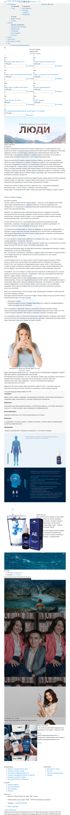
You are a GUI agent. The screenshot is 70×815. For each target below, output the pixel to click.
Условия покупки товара (16, 771)
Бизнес (51, 4)
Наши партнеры (13, 806)
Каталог (10, 23)
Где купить (11, 39)
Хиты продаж (15, 33)
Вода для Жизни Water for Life (14, 62)
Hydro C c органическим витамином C (46, 74)
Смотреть (7, 724)
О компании (12, 4)
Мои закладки (12, 789)
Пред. (12, 573)
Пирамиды (14, 31)
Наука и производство (19, 45)
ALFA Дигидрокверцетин (41, 87)
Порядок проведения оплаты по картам (21, 775)
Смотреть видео (35, 53)
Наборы (49, 775)
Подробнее (8, 685)
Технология (26, 14)
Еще (9, 43)
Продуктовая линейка (18, 27)
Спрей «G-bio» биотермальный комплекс (18, 74)
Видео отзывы (16, 18)
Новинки (14, 35)
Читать (39, 733)
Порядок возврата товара (16, 777)
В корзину (29, 66)
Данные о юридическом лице (18, 769)
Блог (28, 45)
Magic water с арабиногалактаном (15, 87)
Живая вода (15, 29)
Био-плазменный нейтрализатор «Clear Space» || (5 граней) (24, 111)
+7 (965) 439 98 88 (12, 1)
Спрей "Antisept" (38, 100)
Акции (10, 37)
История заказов (13, 786)
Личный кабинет (13, 784)
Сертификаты (26, 8)
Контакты (33, 1)
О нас (13, 8)
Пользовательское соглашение (18, 779)
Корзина (44, 4)
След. (16, 573)
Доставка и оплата (14, 41)
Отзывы (13, 21)
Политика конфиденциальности (18, 773)
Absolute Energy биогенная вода (44, 62)
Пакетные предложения (55, 773)
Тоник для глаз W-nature (12, 100)
